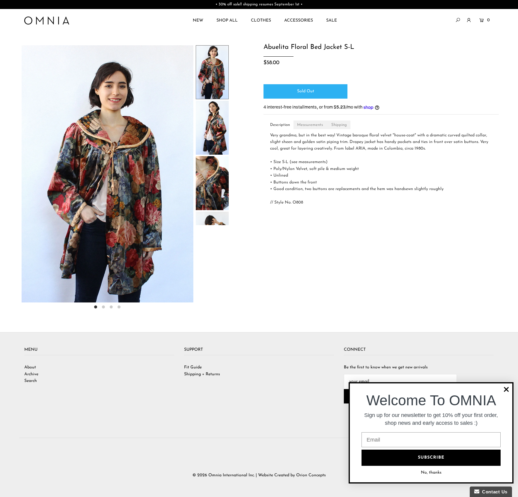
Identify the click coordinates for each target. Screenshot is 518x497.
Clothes (261, 20)
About (30, 367)
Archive (31, 374)
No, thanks (431, 472)
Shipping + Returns (202, 374)
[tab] (279, 125)
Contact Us (493, 491)
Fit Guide (193, 367)
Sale (331, 20)
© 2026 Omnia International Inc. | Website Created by (244, 475)
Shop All (227, 20)
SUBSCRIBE (431, 457)
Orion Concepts (311, 475)
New (198, 20)
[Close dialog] (506, 389)
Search (30, 381)
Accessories (298, 20)
